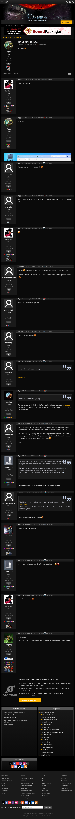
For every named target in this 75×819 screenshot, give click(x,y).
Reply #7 (20, 299)
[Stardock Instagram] (24, 763)
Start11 (3, 783)
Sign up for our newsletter (11, 807)
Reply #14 (21, 524)
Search (16, 26)
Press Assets (45, 790)
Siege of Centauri (25, 795)
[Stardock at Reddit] (12, 767)
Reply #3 (20, 163)
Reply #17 (21, 633)
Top (71, 79)
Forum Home (8, 26)
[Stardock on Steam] (27, 763)
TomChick (9, 435)
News (43, 788)
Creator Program (46, 793)
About (43, 778)
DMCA (43, 816)
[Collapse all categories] (72, 712)
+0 (8, 186)
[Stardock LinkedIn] (22, 767)
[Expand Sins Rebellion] (41, 734)
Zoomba (9, 536)
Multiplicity (4, 790)
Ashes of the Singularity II (27, 778)
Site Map (49, 816)
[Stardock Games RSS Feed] (25, 767)
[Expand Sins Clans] (41, 737)
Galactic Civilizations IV (27, 783)
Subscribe (48, 807)
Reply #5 (20, 228)
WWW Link (21, 377)
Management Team (47, 783)
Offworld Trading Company (28, 793)
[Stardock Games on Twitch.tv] (20, 763)
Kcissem (9, 174)
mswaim (8, 207)
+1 (8, 219)
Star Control (24, 788)
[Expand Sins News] (41, 727)
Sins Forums (42, 45)
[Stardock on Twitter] (11, 763)
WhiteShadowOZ (9, 278)
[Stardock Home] (6, 2)
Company (45, 775)
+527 (9, 479)
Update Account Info (66, 790)
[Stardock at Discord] (15, 767)
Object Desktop (5, 778)
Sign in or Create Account (30, 700)
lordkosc (8, 91)
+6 (8, 102)
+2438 (8, 654)
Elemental (23, 781)
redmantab (8, 310)
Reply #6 (21, 266)
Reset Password (65, 788)
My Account (64, 781)
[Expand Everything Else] (39, 755)
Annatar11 (8, 467)
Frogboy (8, 644)
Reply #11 (21, 423)
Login (22, 26)
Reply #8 (20, 331)
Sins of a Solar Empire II (27, 785)
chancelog (66, 405)
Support (64, 775)
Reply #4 (20, 196)
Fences (3, 785)
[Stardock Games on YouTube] (17, 763)
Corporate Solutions (6, 781)
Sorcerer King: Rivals (26, 798)
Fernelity (8, 343)
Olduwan (8, 372)
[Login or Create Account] (66, 2)
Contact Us (45, 795)
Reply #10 (21, 391)
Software (4, 775)
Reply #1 (20, 79)
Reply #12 (21, 456)
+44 (9, 414)
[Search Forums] (73, 2)
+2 (8, 63)
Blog (43, 781)
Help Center (64, 778)
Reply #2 (20, 118)
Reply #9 (20, 361)
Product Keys (64, 785)
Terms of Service (36, 816)
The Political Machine (26, 790)
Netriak (9, 402)
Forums (44, 798)
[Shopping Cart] (70, 2)
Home (4, 37)
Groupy (3, 793)
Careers (44, 785)
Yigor (9, 52)
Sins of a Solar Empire (13, 37)
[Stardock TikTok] (19, 767)
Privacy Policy (26, 816)
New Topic (66, 22)
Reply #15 (21, 560)
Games (23, 775)
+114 (9, 545)
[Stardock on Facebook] (14, 763)
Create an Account (66, 783)
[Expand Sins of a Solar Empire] (39, 712)
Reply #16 (21, 595)
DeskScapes (4, 788)
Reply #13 (21, 492)
